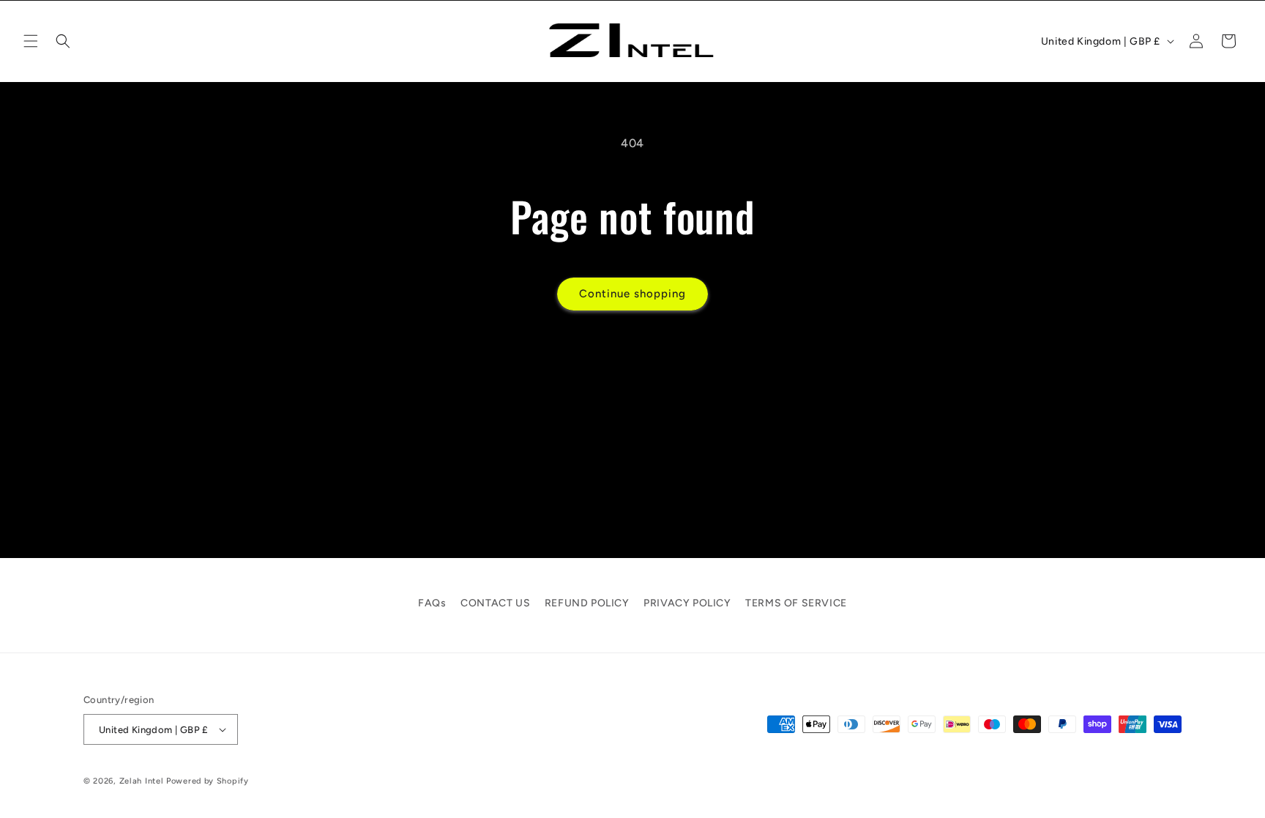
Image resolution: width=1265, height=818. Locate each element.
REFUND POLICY (587, 603)
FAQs (432, 603)
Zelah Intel (141, 781)
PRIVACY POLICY (687, 603)
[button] (31, 41)
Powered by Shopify (207, 781)
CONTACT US (495, 603)
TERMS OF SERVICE (796, 603)
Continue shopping (632, 293)
